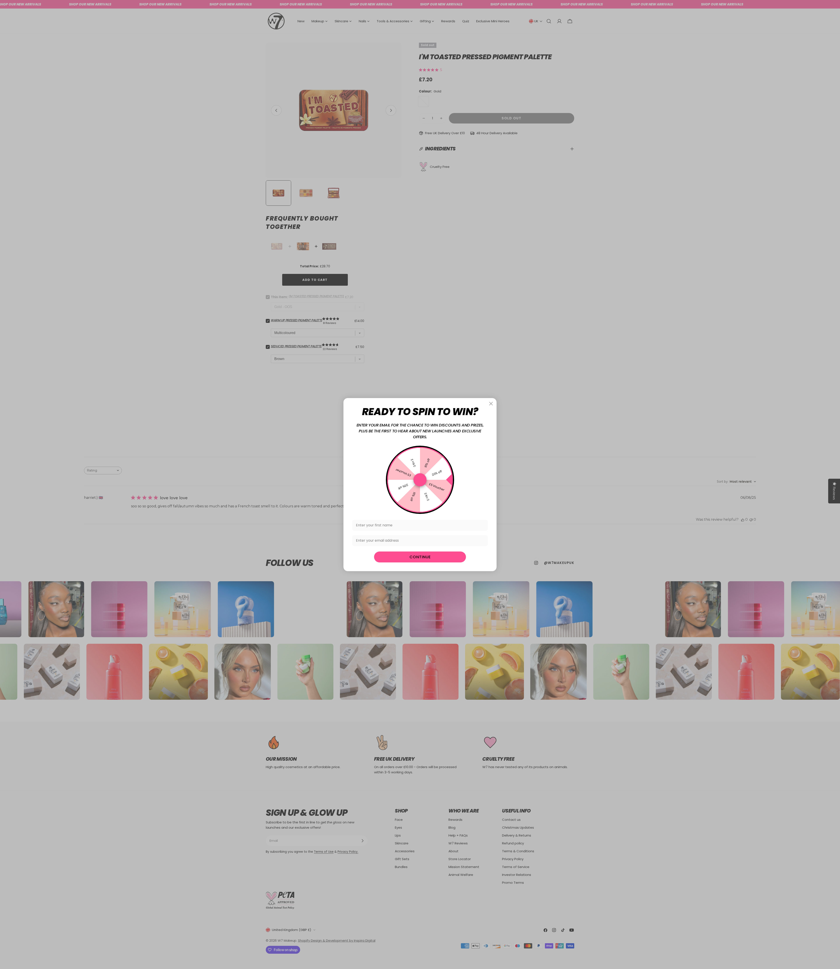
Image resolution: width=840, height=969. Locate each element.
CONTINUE (420, 557)
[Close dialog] (491, 403)
